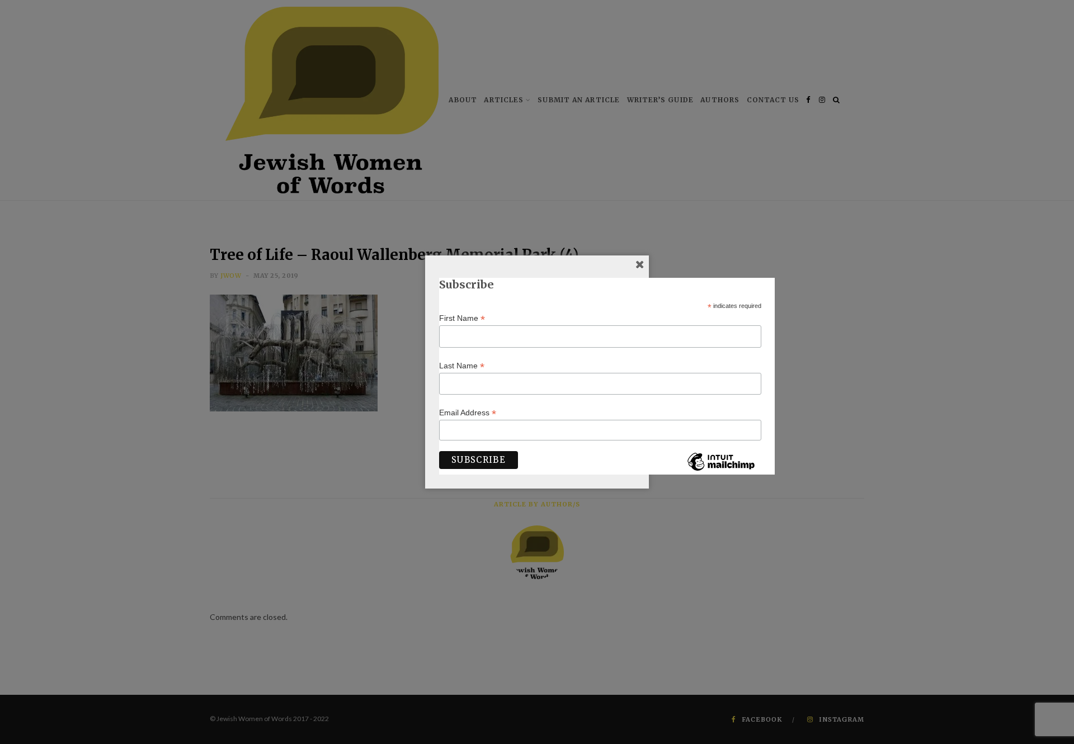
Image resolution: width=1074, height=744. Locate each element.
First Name (462, 318)
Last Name (461, 366)
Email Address (467, 412)
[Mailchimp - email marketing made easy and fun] (721, 470)
